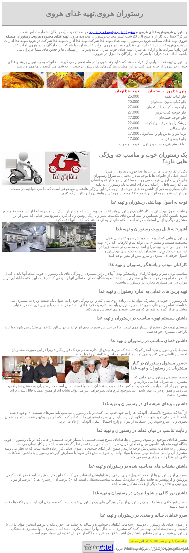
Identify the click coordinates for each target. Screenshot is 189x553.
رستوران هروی (125, 32)
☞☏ (98, 547)
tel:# (106, 547)
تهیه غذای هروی (101, 32)
